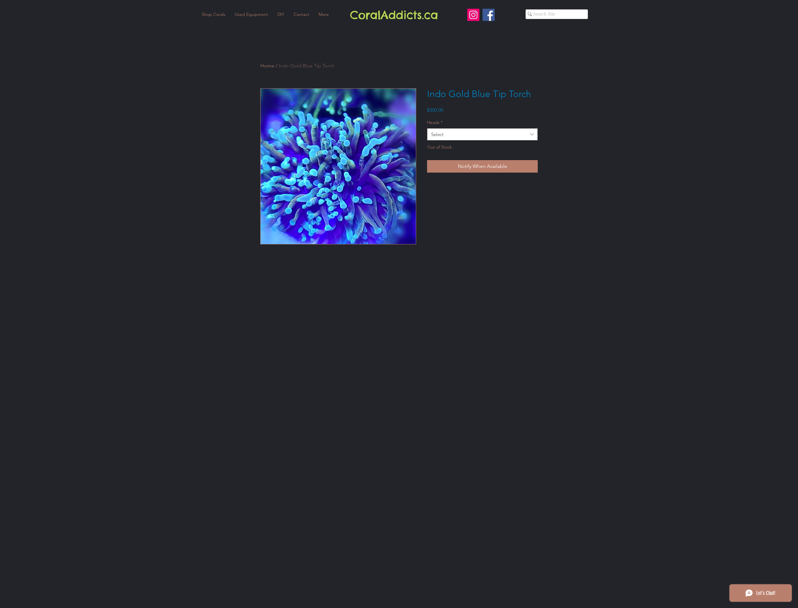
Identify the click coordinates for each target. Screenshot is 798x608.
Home (267, 66)
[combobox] (482, 134)
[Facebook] (489, 15)
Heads (435, 122)
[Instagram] (473, 15)
